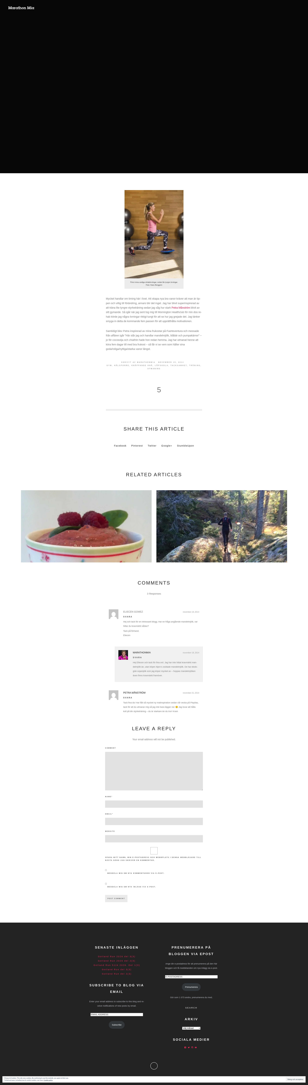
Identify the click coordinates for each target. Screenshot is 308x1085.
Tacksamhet (178, 365)
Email (109, 814)
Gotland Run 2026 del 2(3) (116, 961)
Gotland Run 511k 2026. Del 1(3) (116, 965)
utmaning (154, 369)
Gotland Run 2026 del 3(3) (116, 956)
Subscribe (117, 1025)
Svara (127, 617)
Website (110, 831)
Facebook (120, 445)
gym (109, 365)
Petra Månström (181, 307)
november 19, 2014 (191, 612)
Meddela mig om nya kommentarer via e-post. (135, 873)
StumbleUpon (185, 445)
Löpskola (161, 365)
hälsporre (121, 365)
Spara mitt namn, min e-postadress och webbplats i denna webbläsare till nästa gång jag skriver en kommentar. (153, 859)
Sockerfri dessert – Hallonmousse (86, 526)
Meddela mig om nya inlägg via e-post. (131, 887)
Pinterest (137, 445)
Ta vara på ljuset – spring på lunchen (222, 526)
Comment (110, 748)
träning (194, 365)
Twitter (152, 445)
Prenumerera (191, 987)
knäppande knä (142, 365)
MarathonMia (146, 362)
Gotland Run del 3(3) (117, 969)
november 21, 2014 (191, 693)
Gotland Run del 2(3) (117, 974)
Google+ (166, 445)
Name (108, 796)
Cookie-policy (48, 1080)
